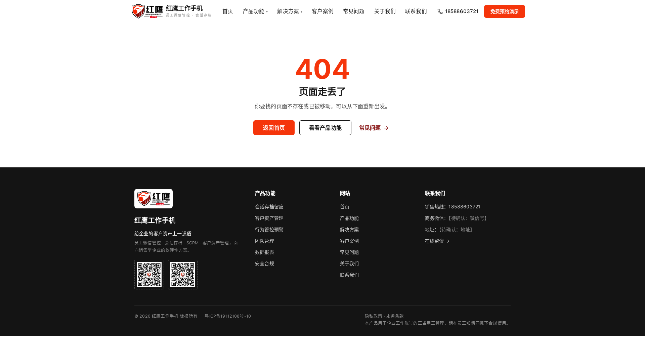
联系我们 (416, 11)
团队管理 (264, 241)
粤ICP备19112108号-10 (228, 316)
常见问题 (354, 11)
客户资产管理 (269, 218)
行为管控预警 (269, 229)
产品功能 (255, 11)
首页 (227, 11)
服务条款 (395, 316)
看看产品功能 (325, 127)
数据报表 (264, 252)
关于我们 (385, 11)
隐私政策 (374, 316)
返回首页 (274, 127)
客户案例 (323, 11)
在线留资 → (437, 241)
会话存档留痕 (269, 206)
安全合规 (264, 263)
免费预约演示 (504, 11)
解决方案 (289, 11)
